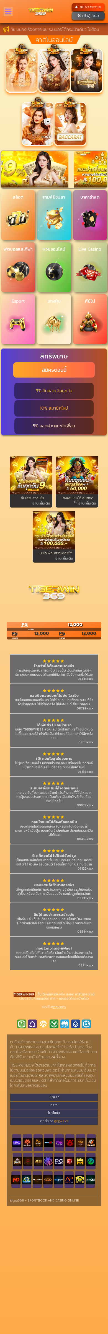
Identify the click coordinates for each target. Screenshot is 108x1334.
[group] (54, 169)
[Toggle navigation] (8, 11)
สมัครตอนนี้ (54, 370)
